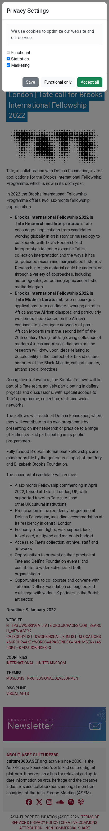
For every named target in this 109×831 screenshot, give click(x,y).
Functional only (58, 82)
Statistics (20, 58)
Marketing (20, 65)
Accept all (90, 82)
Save (30, 82)
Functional (20, 52)
